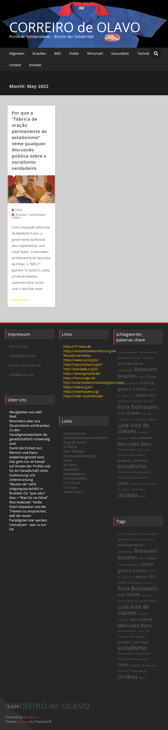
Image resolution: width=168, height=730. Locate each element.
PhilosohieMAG (75, 478)
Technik (143, 53)
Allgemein (16, 53)
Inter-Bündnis (74, 451)
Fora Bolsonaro (138, 407)
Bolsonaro (145, 369)
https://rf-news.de (77, 346)
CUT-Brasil (71, 483)
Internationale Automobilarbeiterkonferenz (85, 435)
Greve (133, 412)
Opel (140, 449)
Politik (74, 53)
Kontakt (35, 65)
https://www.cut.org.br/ (81, 360)
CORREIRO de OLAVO (74, 27)
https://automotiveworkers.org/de (89, 351)
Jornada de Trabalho (146, 419)
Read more (20, 299)
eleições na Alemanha (130, 401)
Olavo (19, 210)
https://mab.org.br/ (78, 387)
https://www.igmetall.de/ (81, 373)
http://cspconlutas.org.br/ (83, 364)
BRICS (142, 377)
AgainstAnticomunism (129, 357)
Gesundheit (120, 53)
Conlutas (70, 487)
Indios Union (73, 492)
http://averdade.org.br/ (81, 369)
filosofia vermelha (77, 355)
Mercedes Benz (135, 443)
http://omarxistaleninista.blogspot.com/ (93, 382)
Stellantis (135, 484)
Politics (16, 217)
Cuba (124, 395)
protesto (124, 460)
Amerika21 (71, 469)
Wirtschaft (95, 53)
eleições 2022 (145, 395)
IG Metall (70, 447)
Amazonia (148, 357)
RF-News (70, 465)
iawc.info (146, 413)
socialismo (132, 466)
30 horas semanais (127, 352)
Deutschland (37, 215)
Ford (121, 413)
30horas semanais (148, 352)
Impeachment (125, 419)
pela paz (141, 455)
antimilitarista (125, 370)
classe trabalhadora (128, 383)
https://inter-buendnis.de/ (83, 396)
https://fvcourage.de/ (79, 378)
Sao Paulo (140, 460)
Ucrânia (127, 495)
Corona (140, 389)
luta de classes (133, 428)
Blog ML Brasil (74, 442)
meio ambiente (140, 438)
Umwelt (15, 65)
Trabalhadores (138, 489)
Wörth (142, 496)
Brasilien (39, 53)
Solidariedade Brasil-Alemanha (134, 472)
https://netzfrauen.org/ (81, 391)
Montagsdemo (74, 474)
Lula (123, 425)
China (151, 376)
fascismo (148, 401)
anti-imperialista (130, 363)
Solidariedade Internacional (133, 477)
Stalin (123, 483)
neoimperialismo (127, 449)
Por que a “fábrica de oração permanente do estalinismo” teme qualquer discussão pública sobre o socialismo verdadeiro (29, 140)
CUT (131, 395)
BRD (57, 53)
